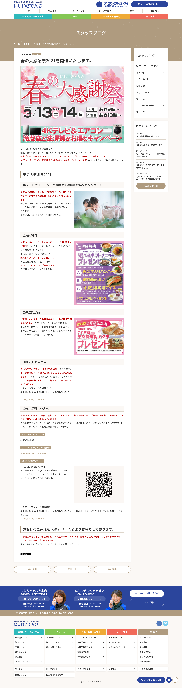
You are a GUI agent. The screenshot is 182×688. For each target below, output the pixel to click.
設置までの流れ (83, 652)
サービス (140, 98)
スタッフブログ (103, 10)
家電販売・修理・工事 (33, 16)
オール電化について (117, 637)
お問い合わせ (20, 674)
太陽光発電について (85, 642)
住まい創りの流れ (53, 647)
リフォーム (71, 16)
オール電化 (149, 16)
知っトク (140, 112)
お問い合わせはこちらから (33, 453)
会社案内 (129, 10)
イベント (37, 44)
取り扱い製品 (20, 652)
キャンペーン (142, 92)
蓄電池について (83, 656)
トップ (26, 10)
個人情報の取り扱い (54, 674)
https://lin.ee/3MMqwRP (32, 399)
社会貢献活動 (145, 661)
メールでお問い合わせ (151, 4)
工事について (20, 647)
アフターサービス (22, 661)
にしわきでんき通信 (145, 105)
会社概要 (143, 647)
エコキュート (114, 642)
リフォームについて (54, 637)
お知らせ (140, 85)
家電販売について (22, 637)
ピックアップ (78, 10)
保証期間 (19, 656)
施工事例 (52, 10)
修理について (20, 642)
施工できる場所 (52, 642)
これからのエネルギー (86, 637)
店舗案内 (143, 642)
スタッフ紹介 (145, 652)
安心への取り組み (147, 656)
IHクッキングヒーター (118, 647)
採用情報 (155, 10)
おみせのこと (142, 79)
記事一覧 (72, 569)
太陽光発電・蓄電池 (110, 16)
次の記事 (112, 569)
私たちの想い (145, 637)
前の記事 (32, 569)
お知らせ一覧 (151, 185)
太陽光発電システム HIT (87, 647)
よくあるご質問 (147, 602)
